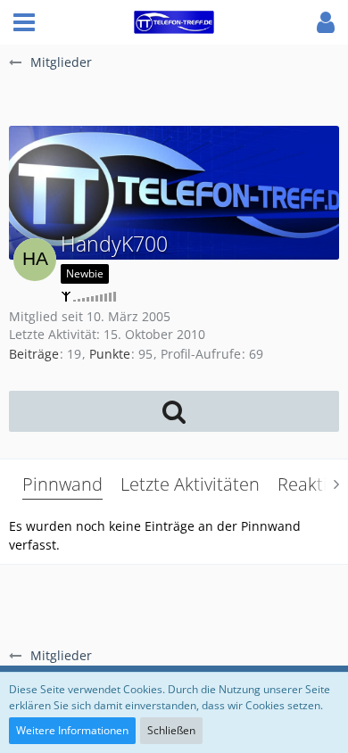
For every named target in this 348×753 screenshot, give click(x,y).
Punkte (109, 353)
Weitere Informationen (72, 730)
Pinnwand (62, 484)
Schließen (171, 730)
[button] (24, 22)
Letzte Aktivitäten (190, 484)
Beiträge (34, 353)
